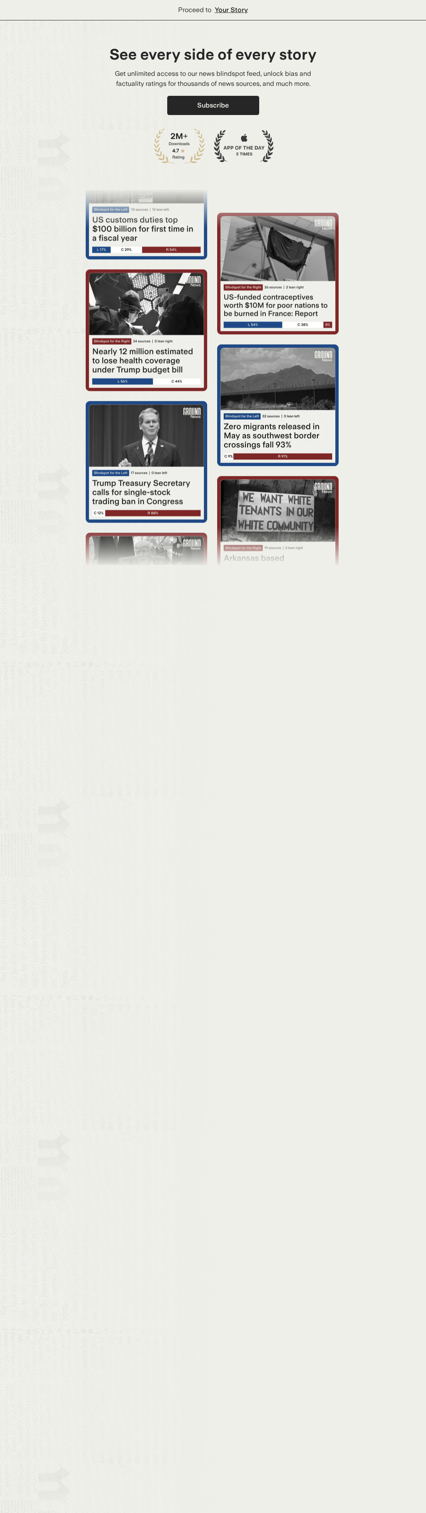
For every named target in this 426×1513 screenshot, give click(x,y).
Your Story (231, 10)
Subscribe (213, 105)
